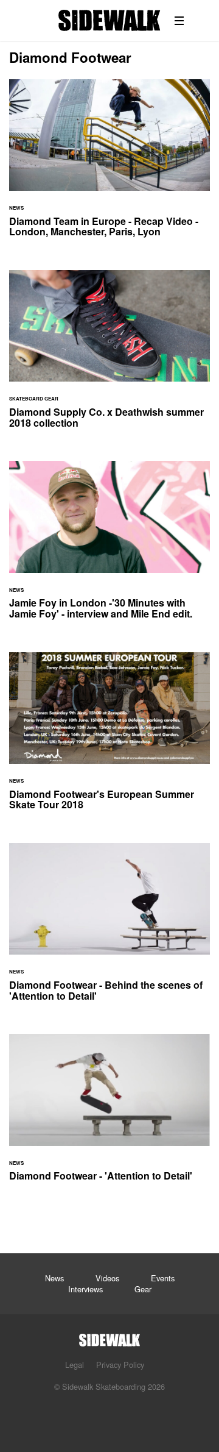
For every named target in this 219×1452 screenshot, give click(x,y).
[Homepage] (109, 1336)
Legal (74, 1364)
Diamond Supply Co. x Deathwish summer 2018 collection (109, 356)
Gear (142, 1289)
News (54, 1278)
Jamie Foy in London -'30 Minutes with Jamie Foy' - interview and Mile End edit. (109, 547)
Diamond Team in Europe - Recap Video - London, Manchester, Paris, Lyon (109, 165)
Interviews (85, 1289)
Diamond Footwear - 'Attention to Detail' (109, 1115)
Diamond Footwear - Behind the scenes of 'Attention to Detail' (109, 929)
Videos (107, 1278)
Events (163, 1278)
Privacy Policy (120, 1364)
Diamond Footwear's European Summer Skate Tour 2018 (109, 738)
